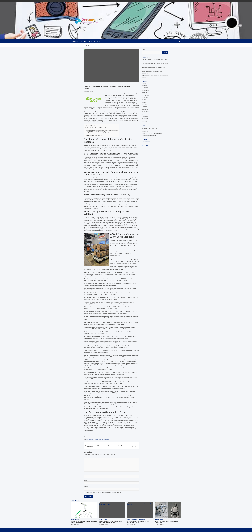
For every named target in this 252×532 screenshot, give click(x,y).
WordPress (104, 529)
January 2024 (145, 121)
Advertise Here (75, 41)
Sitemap (99, 41)
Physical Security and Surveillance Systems (152, 133)
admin (91, 91)
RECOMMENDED (75, 500)
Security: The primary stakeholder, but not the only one (125, 445)
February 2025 (145, 107)
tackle (103, 439)
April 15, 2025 (86, 91)
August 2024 (145, 118)
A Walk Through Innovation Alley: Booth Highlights (96, 134)
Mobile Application (146, 131)
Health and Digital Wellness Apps (149, 128)
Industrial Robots (88, 84)
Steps (100, 439)
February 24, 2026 (158, 524)
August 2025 (145, 97)
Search (143, 49)
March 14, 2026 (130, 524)
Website (86, 486)
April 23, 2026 (101, 524)
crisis (87, 439)
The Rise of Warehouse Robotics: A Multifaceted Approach (97, 127)
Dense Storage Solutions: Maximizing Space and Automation (98, 129)
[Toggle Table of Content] (116, 126)
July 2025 (144, 99)
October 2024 (145, 114)
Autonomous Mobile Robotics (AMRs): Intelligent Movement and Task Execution (102, 130)
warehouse (106, 439)
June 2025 (144, 101)
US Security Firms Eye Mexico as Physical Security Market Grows (138, 522)
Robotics (96, 439)
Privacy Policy (92, 41)
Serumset (80, 529)
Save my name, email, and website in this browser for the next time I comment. (103, 492)
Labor (90, 439)
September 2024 (145, 116)
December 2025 (145, 90)
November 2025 (145, 92)
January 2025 (145, 109)
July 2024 (144, 120)
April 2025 (144, 104)
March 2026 (144, 85)
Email (85, 480)
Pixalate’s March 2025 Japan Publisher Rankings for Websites (98, 445)
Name (85, 474)
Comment (86, 457)
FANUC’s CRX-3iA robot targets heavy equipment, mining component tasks (84, 522)
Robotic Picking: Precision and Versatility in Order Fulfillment (99, 132)
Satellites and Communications (149, 135)
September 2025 (145, 95)
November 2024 (145, 113)
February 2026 (145, 87)
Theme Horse (90, 529)
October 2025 (145, 94)
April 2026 (144, 83)
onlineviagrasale (146, 141)
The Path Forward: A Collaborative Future (94, 135)
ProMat (92, 439)
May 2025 (144, 102)
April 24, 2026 (73, 524)
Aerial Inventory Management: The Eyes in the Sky (96, 131)
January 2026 (145, 88)
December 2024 (145, 111)
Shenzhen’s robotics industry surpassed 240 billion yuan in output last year (110, 522)
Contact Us (83, 41)
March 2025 (144, 106)
